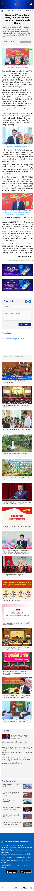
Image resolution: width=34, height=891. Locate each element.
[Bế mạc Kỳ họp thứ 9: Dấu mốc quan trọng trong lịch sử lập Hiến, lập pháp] (17, 637)
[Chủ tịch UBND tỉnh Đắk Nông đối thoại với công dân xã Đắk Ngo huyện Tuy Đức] (17, 710)
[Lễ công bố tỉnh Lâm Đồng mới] (17, 564)
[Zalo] (29, 301)
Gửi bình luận (24, 324)
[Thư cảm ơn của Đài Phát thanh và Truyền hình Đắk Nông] (17, 613)
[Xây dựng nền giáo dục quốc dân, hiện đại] (17, 419)
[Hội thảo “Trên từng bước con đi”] (17, 346)
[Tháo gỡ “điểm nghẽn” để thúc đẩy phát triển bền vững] (17, 371)
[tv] (2, 4)
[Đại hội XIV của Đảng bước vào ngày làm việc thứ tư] (17, 395)
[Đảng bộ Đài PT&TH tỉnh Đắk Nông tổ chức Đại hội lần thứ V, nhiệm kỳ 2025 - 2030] (17, 685)
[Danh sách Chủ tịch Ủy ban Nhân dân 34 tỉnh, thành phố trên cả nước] (17, 589)
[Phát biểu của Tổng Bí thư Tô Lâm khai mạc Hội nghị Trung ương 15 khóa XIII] (17, 492)
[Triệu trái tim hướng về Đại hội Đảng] (17, 443)
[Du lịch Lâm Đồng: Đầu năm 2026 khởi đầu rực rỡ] (17, 467)
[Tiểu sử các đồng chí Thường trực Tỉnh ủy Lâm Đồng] (17, 516)
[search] (31, 4)
